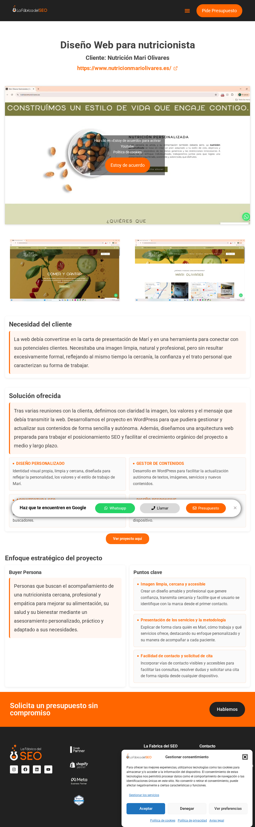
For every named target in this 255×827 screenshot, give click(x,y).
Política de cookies (162, 820)
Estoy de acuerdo (128, 165)
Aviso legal (216, 820)
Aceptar (145, 808)
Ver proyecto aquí (127, 538)
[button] (245, 756)
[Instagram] (14, 769)
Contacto (207, 746)
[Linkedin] (37, 769)
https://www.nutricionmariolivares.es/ (124, 68)
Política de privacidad (192, 820)
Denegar (187, 808)
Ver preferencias (228, 808)
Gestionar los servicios (144, 795)
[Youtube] (48, 769)
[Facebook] (25, 769)
